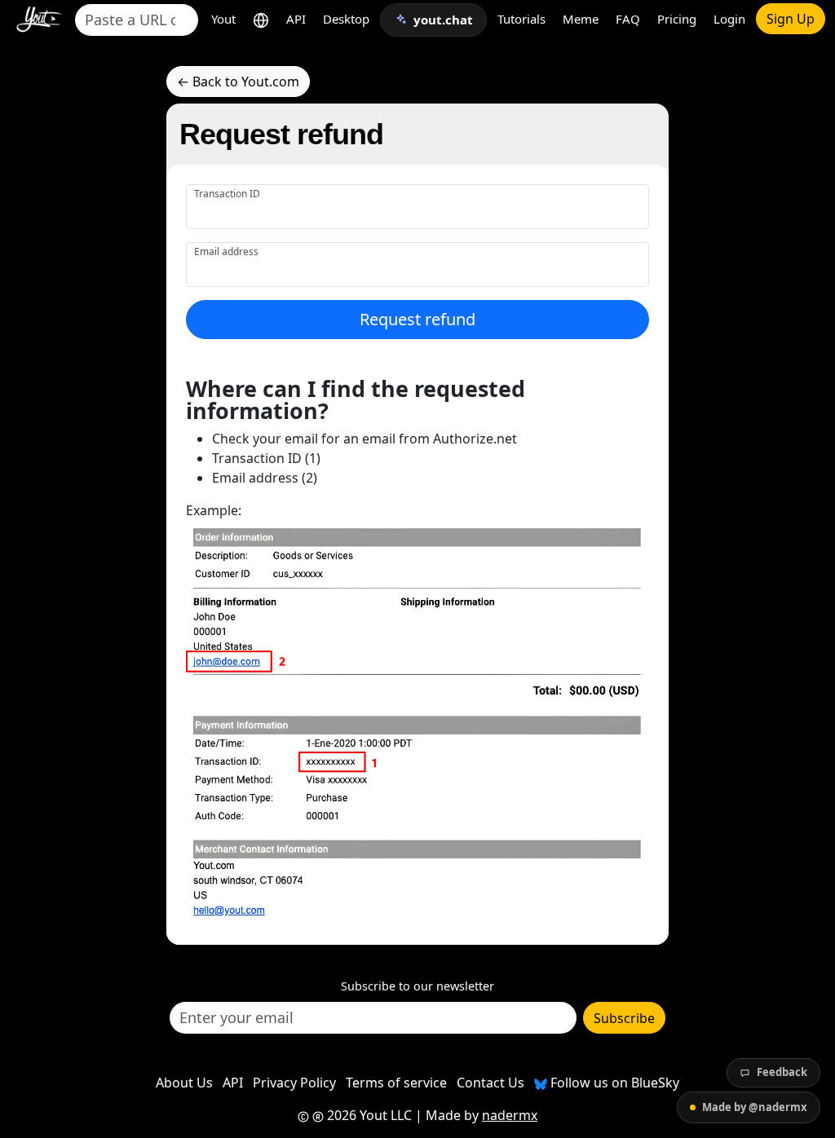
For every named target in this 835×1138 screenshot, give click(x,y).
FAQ (628, 19)
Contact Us (490, 1083)
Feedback (782, 1072)
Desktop (346, 19)
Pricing (676, 19)
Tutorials (521, 19)
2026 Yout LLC (368, 1115)
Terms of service (396, 1083)
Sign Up (791, 19)
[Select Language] (261, 19)
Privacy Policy (294, 1083)
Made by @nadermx (754, 1107)
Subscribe (624, 1018)
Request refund (417, 319)
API (296, 19)
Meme (581, 19)
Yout (223, 19)
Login (729, 19)
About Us (184, 1083)
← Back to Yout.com (238, 81)
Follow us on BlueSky (613, 1083)
